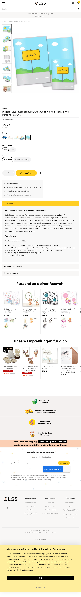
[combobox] (40, 9)
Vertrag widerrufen (70, 516)
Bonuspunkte (50, 508)
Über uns (50, 504)
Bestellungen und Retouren (30, 515)
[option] (4, 137)
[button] (7, 29)
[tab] (40, 204)
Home (4, 21)
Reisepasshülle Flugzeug (50, 357)
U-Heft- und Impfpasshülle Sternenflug (69, 299)
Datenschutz (70, 504)
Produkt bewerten (8, 120)
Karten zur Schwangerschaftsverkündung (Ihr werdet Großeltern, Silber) (69, 357)
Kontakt (30, 511)
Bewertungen (12, 275)
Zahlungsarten (30, 508)
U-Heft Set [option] (8, 160)
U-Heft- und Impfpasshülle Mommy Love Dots (11, 299)
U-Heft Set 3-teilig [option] (22, 160)
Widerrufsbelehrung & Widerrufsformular (70, 511)
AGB (70, 508)
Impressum (70, 519)
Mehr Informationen (14, 268)
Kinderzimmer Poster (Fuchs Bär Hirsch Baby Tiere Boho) (31, 357)
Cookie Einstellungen (50, 515)
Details (10, 204)
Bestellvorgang (50, 511)
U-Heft (4, 108)
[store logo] (40, 3)
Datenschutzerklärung (44, 481)
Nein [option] (5, 150)
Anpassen (40, 584)
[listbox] (40, 138)
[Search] (78, 9)
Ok (40, 579)
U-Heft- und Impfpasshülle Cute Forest (31, 299)
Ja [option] (13, 150)
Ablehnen (40, 588)
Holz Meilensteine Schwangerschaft (11, 357)
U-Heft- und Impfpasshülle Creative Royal (50, 299)
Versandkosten (30, 504)
